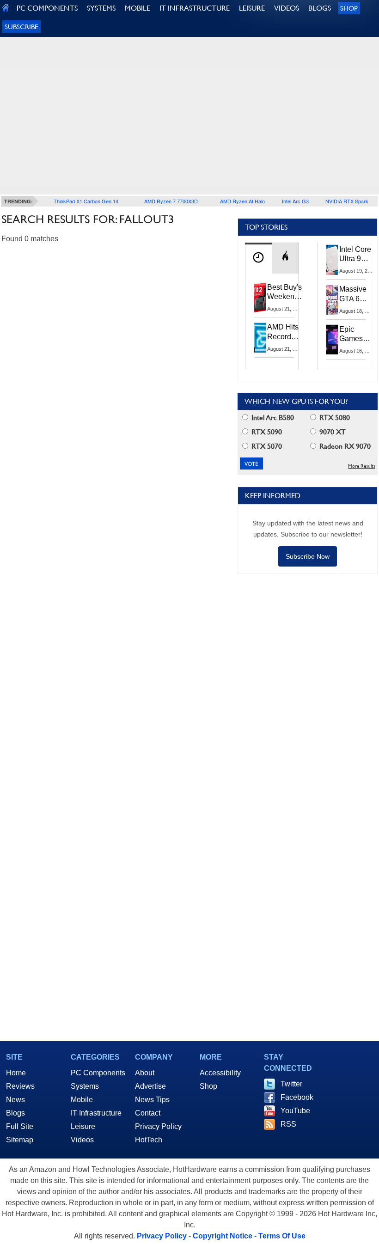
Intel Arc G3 (295, 201)
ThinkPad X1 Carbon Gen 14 (86, 201)
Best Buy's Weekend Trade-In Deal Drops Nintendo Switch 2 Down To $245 (284, 292)
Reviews (20, 1086)
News (15, 1100)
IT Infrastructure (96, 1113)
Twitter (291, 1084)
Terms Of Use (282, 1236)
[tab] (258, 258)
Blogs (15, 1113)
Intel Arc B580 (272, 417)
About (144, 1073)
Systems (85, 1086)
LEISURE (252, 8)
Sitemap (19, 1140)
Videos (82, 1140)
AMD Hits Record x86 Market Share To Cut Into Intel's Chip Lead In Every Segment (285, 332)
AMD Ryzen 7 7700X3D (171, 201)
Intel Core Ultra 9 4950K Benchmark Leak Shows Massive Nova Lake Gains (358, 254)
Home (16, 1073)
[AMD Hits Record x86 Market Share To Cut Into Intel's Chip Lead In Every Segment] (260, 337)
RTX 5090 (266, 431)
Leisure (83, 1126)
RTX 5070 (266, 446)
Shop (349, 8)
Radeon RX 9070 (344, 446)
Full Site (19, 1126)
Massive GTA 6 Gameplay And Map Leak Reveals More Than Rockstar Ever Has (357, 294)
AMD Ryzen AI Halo (242, 201)
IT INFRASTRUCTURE (194, 8)
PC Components (98, 1073)
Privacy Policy (158, 1126)
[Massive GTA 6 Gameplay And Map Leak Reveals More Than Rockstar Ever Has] (332, 299)
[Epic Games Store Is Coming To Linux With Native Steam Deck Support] (332, 339)
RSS (288, 1124)
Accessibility (220, 1073)
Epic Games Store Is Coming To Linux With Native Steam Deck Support (357, 334)
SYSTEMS (101, 8)
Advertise (150, 1086)
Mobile (82, 1100)
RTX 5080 (334, 417)
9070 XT (332, 431)
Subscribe (21, 26)
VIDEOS (286, 8)
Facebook (297, 1097)
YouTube (295, 1111)
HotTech (148, 1140)
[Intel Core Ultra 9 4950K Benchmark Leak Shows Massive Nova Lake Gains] (332, 259)
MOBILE (137, 8)
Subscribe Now (308, 556)
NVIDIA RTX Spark (346, 201)
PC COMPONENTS (47, 8)
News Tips (152, 1100)
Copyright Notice (222, 1236)
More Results (361, 466)
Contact (147, 1113)
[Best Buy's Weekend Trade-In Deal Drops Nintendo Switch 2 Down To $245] (260, 297)
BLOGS (319, 8)
